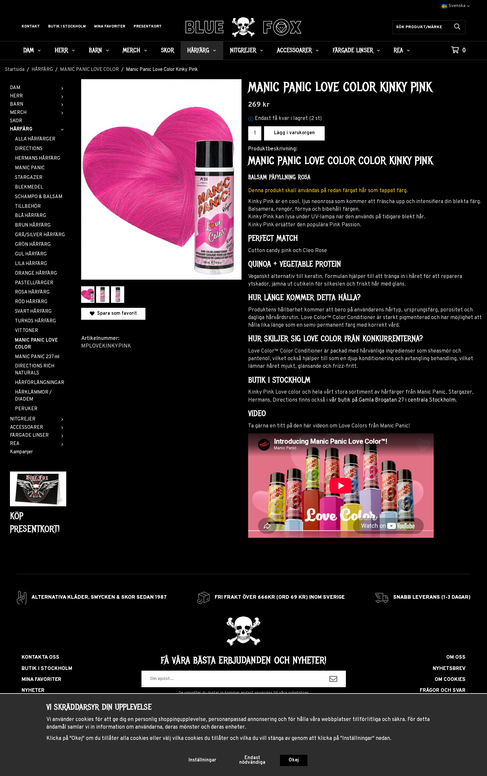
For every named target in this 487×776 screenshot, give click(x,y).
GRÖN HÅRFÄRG (33, 245)
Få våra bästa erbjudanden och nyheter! (243, 660)
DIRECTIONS (28, 149)
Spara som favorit (115, 313)
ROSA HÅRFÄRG (32, 292)
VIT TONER (26, 331)
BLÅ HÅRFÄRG (30, 216)
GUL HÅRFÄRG (31, 254)
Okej (294, 760)
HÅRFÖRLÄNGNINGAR (39, 383)
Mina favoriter (109, 26)
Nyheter (33, 691)
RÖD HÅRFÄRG (31, 302)
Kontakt (31, 26)
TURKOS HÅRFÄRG (35, 321)
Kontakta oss (40, 657)
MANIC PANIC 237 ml (37, 357)
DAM (28, 50)
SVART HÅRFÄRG (33, 311)
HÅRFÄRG (198, 50)
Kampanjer (21, 452)
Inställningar (202, 760)
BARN (95, 50)
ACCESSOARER (294, 50)
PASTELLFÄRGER (34, 283)
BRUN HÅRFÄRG (33, 225)
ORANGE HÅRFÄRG (36, 273)
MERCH (131, 50)
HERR (61, 50)
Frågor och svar (442, 691)
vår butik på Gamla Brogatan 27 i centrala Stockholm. (393, 400)
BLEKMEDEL (29, 187)
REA (398, 50)
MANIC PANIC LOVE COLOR (36, 344)
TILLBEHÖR (28, 206)
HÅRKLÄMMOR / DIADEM (33, 396)
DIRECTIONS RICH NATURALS (34, 369)
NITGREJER (243, 50)
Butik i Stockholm (67, 26)
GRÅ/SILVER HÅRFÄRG (40, 235)
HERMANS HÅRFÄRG (37, 158)
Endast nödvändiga (252, 760)
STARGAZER (28, 178)
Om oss (455, 657)
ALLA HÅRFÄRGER (35, 139)
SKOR (167, 50)
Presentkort (148, 26)
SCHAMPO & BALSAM (38, 197)
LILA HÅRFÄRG (31, 264)
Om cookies (450, 680)
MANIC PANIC (30, 168)
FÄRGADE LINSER (353, 50)
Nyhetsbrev (449, 669)
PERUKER (26, 409)
